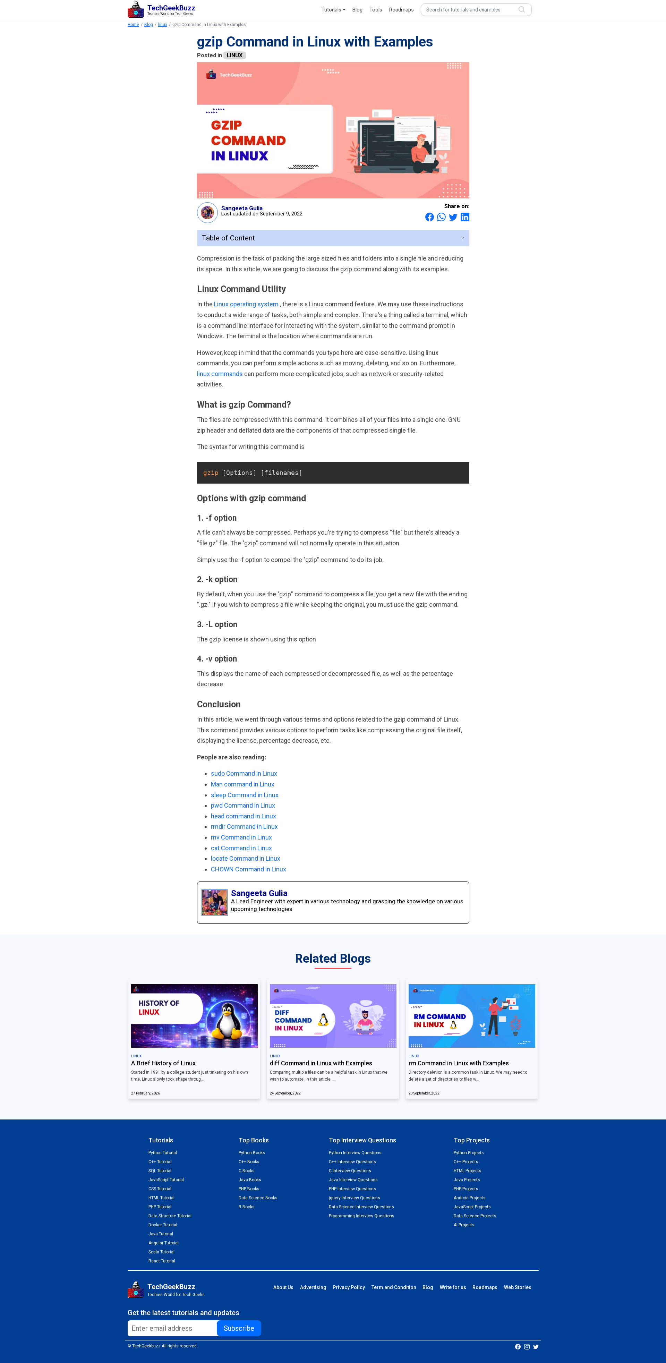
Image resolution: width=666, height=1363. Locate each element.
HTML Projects (467, 1170)
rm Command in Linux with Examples (459, 1063)
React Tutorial (161, 1261)
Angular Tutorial (163, 1243)
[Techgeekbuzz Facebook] (518, 1346)
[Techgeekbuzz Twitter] (536, 1346)
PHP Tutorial (159, 1206)
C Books (247, 1170)
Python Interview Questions (355, 1152)
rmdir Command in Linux (244, 826)
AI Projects (464, 1225)
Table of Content (228, 238)
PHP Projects (466, 1188)
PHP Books (249, 1188)
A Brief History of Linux (163, 1063)
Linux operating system (247, 304)
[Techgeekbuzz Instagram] (527, 1346)
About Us (283, 1287)
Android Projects (470, 1197)
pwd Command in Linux (243, 805)
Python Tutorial (162, 1152)
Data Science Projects (475, 1215)
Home (133, 24)
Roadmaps (401, 10)
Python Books (252, 1152)
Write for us (453, 1287)
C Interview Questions (350, 1170)
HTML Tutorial (161, 1197)
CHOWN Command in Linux (248, 869)
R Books (247, 1206)
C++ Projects (466, 1161)
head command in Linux (243, 816)
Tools (375, 10)
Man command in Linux (242, 784)
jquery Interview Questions (354, 1197)
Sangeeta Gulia (242, 208)
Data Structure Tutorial (169, 1215)
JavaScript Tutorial (166, 1179)
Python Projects (469, 1152)
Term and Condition (394, 1287)
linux (162, 24)
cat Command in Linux (241, 848)
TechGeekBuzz (171, 1287)
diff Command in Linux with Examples (321, 1063)
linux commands (220, 373)
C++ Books (249, 1161)
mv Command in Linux (241, 837)
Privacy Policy (349, 1287)
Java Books (250, 1179)
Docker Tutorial (162, 1225)
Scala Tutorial (161, 1252)
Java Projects (467, 1179)
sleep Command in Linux (245, 795)
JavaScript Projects (472, 1206)
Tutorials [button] (331, 10)
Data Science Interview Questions (361, 1206)
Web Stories (517, 1287)
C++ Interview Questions (352, 1161)
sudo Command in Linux (244, 773)
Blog (357, 10)
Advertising (313, 1287)
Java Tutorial (160, 1234)
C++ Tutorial (159, 1161)
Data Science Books (258, 1197)
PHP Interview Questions (352, 1188)
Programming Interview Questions (361, 1215)
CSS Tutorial (159, 1188)
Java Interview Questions (353, 1179)
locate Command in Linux (245, 858)
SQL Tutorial (159, 1170)
